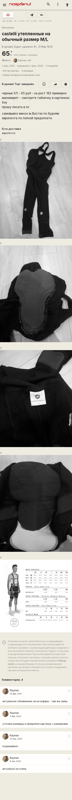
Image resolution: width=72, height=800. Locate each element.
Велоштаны (8, 27)
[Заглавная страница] (20, 2)
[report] (65, 84)
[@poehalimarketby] (31, 15)
